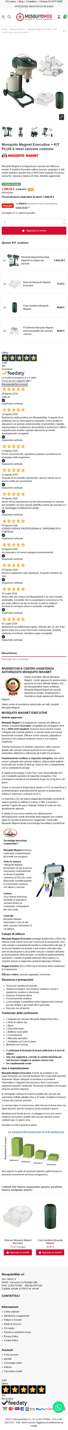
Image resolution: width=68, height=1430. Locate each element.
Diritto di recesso (12, 1324)
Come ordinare (11, 1311)
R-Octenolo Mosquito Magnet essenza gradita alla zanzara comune (38, 330)
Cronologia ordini (13, 1363)
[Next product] (65, 31)
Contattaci (31, 1)
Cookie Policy (11, 1340)
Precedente (8, 384)
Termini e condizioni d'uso (17, 1332)
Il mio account (11, 1354)
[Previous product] (64, 31)
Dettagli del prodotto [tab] (15, 659)
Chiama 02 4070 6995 (51, 1)
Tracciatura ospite (13, 1371)
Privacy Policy (11, 1336)
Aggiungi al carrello (36, 230)
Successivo (21, 384)
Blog (21, 1)
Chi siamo (10, 1)
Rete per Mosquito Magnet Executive (36, 284)
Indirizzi (8, 1367)
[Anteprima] (17, 1236)
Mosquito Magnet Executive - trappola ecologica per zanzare (36, 260)
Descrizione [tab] (9, 653)
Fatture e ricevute (13, 1320)
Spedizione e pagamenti (16, 1316)
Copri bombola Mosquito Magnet (36, 307)
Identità (8, 1359)
